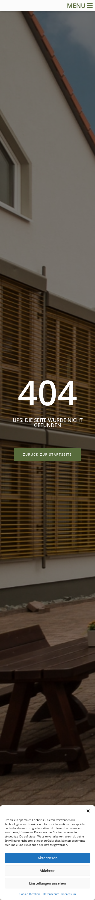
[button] (88, 811)
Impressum (68, 894)
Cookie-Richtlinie (30, 894)
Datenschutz (51, 894)
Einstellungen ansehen (47, 883)
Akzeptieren (47, 857)
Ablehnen (47, 870)
